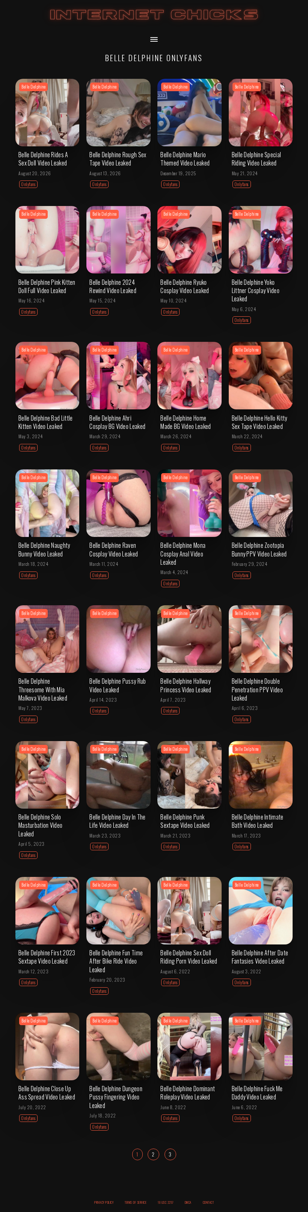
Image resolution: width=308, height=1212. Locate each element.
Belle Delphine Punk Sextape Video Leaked (185, 821)
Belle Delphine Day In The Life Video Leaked (117, 821)
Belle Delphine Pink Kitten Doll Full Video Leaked (46, 286)
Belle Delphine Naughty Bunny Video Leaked (44, 549)
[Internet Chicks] (154, 22)
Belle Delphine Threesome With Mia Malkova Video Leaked (42, 689)
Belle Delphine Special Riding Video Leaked (256, 158)
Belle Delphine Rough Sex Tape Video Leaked (117, 158)
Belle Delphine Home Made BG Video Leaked (185, 422)
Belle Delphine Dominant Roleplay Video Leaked (187, 1092)
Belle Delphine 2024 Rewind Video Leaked (112, 286)
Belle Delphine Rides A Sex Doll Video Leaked (43, 158)
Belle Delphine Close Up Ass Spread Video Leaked (46, 1092)
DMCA (188, 1202)
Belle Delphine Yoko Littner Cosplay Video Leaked (255, 291)
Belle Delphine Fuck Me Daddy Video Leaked (257, 1092)
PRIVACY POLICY (103, 1202)
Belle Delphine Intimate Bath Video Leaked (258, 821)
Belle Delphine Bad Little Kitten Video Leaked (45, 422)
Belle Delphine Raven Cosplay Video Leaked (113, 549)
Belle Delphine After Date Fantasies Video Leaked (260, 956)
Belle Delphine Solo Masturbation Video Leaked (40, 825)
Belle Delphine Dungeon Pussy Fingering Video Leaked (115, 1097)
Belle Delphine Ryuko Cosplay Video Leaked (184, 286)
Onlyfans (28, 184)
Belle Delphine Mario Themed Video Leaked (185, 158)
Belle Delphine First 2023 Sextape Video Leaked (46, 956)
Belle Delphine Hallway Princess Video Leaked (185, 685)
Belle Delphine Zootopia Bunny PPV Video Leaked (259, 549)
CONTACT (208, 1202)
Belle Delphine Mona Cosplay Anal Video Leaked (182, 554)
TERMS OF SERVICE (135, 1202)
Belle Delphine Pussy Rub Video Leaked (117, 685)
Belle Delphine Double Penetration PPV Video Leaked (257, 689)
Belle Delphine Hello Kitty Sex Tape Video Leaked (259, 422)
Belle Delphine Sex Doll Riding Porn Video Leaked (188, 956)
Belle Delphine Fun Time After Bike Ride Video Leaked (116, 961)
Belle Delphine (33, 87)
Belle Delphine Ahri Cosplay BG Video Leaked (117, 422)
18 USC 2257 (166, 1202)
